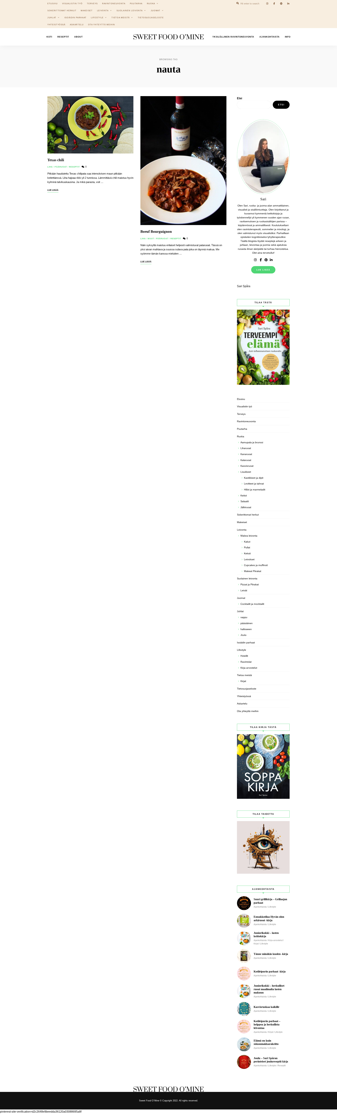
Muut (151, 238)
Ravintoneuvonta (246, 421)
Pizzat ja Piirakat (249, 584)
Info (287, 37)
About (78, 37)
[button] (329, 5)
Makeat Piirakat (252, 571)
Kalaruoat (245, 460)
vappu (243, 617)
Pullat (247, 547)
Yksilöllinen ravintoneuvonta (233, 37)
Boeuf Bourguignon (156, 231)
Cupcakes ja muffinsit (256, 565)
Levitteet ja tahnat (254, 483)
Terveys (241, 414)
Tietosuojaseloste (151, 17)
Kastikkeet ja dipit (253, 477)
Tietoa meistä (120, 17)
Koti (49, 37)
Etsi (239, 98)
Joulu (243, 635)
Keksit (247, 553)
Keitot (243, 495)
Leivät (243, 590)
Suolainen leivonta (130, 10)
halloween (246, 629)
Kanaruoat (246, 454)
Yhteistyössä (56, 25)
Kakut (247, 541)
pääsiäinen (246, 623)
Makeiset (86, 10)
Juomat (155, 10)
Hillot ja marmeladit (254, 489)
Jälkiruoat (245, 507)
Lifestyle (97, 17)
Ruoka (240, 436)
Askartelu (77, 25)
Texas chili (55, 160)
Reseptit (63, 37)
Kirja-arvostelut (248, 667)
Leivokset (249, 559)
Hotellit (244, 655)
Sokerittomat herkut (61, 10)
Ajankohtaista (269, 37)
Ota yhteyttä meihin (101, 25)
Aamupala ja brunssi (251, 442)
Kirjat (243, 681)
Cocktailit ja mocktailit (252, 604)
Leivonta (103, 10)
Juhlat (51, 17)
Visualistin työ (244, 406)
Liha (50, 167)
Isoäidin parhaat (75, 17)
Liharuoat (245, 448)
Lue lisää (263, 270)
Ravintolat (246, 661)
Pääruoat (61, 167)
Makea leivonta (248, 535)
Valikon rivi (255, 260)
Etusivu (241, 399)
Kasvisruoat (246, 465)
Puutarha (242, 428)
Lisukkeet (245, 471)
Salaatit (244, 501)
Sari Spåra (243, 286)
